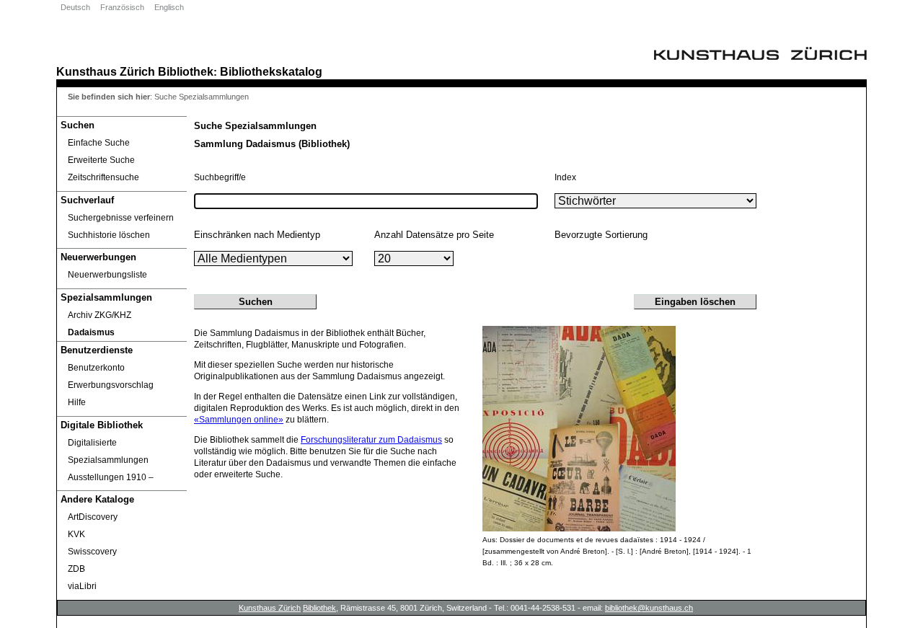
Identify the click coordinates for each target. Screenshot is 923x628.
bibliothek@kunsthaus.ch (649, 607)
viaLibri (82, 586)
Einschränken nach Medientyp (257, 234)
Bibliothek (185, 71)
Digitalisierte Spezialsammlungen (108, 451)
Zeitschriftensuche (103, 177)
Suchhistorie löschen (109, 235)
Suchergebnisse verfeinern (121, 218)
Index (565, 177)
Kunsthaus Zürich (105, 71)
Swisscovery (92, 552)
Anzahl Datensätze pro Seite (434, 234)
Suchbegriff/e (220, 177)
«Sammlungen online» (238, 420)
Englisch (169, 7)
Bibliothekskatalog (271, 71)
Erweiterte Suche (101, 160)
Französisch (122, 7)
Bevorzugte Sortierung (601, 234)
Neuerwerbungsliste (107, 275)
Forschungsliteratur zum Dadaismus (371, 440)
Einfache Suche (99, 143)
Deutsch (75, 7)
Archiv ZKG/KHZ (99, 315)
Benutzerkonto (96, 368)
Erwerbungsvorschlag (111, 385)
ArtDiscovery (93, 517)
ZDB (76, 569)
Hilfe (77, 402)
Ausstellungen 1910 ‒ (111, 477)
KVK (76, 534)
